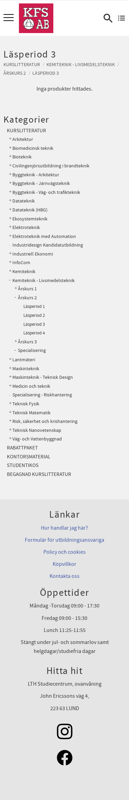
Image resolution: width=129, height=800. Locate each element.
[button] (9, 18)
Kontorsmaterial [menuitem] (28, 457)
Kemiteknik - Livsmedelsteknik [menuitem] (43, 280)
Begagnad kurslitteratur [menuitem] (39, 474)
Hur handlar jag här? (64, 527)
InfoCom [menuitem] (21, 262)
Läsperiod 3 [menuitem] (34, 324)
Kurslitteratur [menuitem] (26, 130)
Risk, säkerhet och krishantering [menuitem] (44, 421)
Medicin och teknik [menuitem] (31, 386)
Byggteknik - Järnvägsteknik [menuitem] (41, 183)
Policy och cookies (64, 552)
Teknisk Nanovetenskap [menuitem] (36, 430)
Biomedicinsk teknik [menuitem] (32, 148)
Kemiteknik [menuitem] (23, 271)
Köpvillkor (64, 564)
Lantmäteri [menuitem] (23, 359)
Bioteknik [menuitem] (22, 157)
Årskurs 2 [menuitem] (27, 298)
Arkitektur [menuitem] (22, 139)
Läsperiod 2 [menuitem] (34, 315)
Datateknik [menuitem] (23, 201)
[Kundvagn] (122, 18)
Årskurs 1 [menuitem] (27, 289)
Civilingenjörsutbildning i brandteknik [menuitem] (50, 166)
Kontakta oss (64, 576)
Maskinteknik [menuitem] (25, 368)
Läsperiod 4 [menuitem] (34, 333)
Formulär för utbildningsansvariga (64, 540)
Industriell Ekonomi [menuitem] (32, 254)
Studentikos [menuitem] (23, 465)
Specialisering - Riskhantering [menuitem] (42, 395)
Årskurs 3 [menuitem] (27, 342)
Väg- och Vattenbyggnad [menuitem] (37, 439)
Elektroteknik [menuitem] (26, 227)
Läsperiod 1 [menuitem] (34, 306)
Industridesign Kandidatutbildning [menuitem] (47, 245)
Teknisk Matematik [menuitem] (31, 412)
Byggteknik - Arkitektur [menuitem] (35, 175)
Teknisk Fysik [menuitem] (25, 404)
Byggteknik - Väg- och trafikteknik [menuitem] (46, 192)
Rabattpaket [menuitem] (22, 448)
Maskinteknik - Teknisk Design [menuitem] (42, 377)
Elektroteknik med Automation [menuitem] (44, 236)
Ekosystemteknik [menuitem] (29, 219)
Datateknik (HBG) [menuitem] (29, 210)
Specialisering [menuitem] (32, 350)
